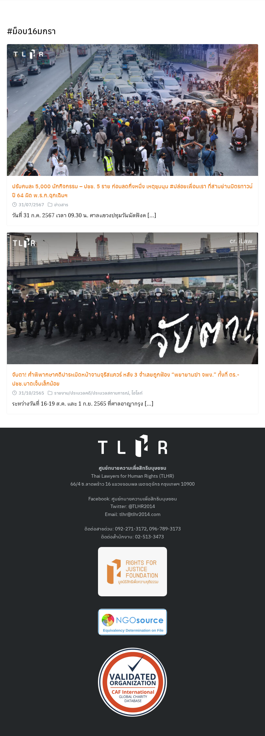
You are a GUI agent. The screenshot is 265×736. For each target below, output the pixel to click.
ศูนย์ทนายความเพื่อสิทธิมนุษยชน (144, 498)
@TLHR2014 (141, 506)
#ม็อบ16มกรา (31, 31)
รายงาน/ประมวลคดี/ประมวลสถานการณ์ (91, 392)
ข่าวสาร (61, 204)
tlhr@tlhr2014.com (139, 513)
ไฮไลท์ (137, 392)
